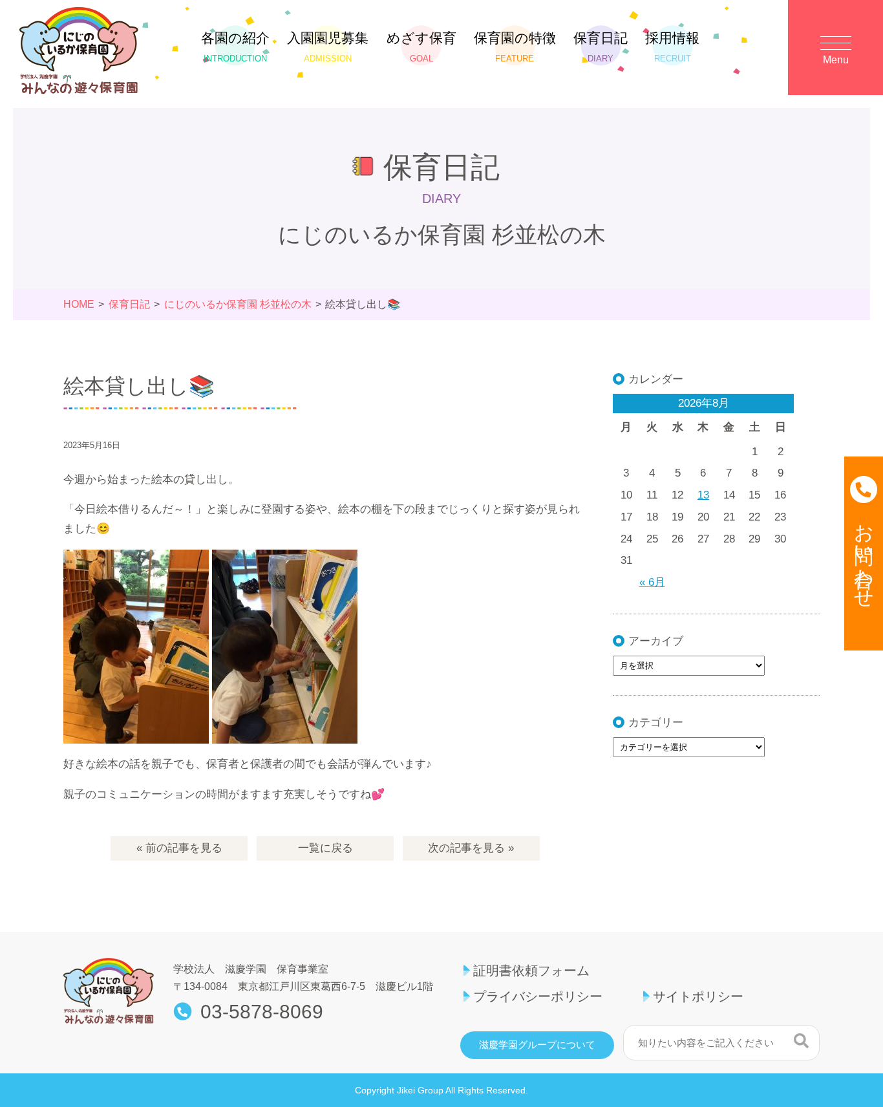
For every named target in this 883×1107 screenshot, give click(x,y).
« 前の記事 (179, 848)
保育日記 (600, 46)
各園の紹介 (235, 46)
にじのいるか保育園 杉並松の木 (238, 304)
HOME (78, 304)
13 (703, 495)
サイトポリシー (698, 996)
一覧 (325, 848)
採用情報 (672, 46)
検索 (801, 1041)
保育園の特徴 (515, 46)
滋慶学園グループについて (537, 1045)
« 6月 (652, 582)
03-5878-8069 (261, 1012)
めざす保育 (421, 46)
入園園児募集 (327, 46)
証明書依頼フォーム (531, 970)
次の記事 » (471, 848)
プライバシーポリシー (537, 996)
